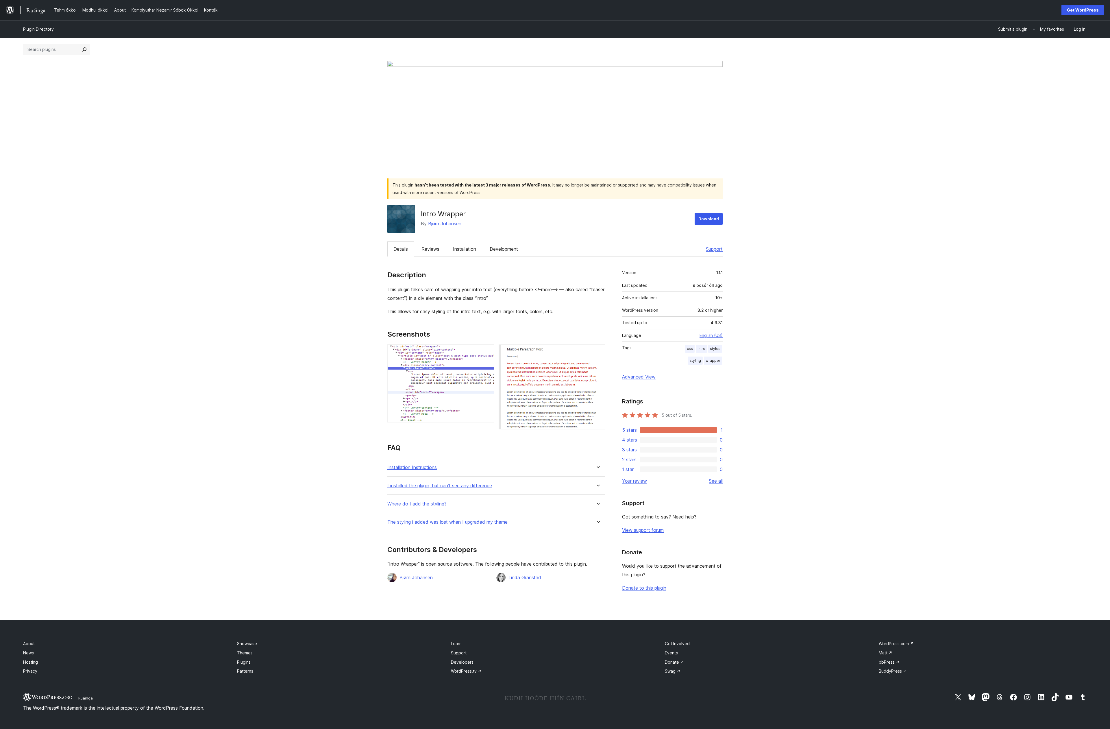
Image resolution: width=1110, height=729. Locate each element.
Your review (634, 481)
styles (715, 348)
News (28, 652)
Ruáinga (85, 698)
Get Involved (677, 643)
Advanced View (639, 377)
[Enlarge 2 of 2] (597, 352)
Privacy (30, 671)
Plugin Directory (38, 29)
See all (716, 481)
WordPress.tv (466, 671)
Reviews (430, 249)
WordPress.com (896, 643)
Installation (464, 249)
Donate (674, 662)
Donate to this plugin (644, 588)
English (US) (711, 335)
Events (671, 652)
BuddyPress (893, 671)
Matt (885, 652)
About (29, 643)
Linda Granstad (524, 577)
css (690, 348)
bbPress (889, 662)
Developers (462, 662)
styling (695, 360)
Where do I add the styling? (417, 504)
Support (714, 249)
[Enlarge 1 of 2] (486, 352)
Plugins (244, 662)
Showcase (247, 643)
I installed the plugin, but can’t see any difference (439, 485)
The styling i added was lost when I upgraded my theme (447, 522)
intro (701, 348)
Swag (672, 671)
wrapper (713, 360)
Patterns (245, 671)
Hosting (30, 662)
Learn (456, 643)
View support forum (643, 530)
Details (400, 249)
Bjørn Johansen (444, 223)
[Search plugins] (84, 49)
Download (708, 218)
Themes (245, 652)
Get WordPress (1083, 10)
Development (504, 249)
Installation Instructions (412, 467)
